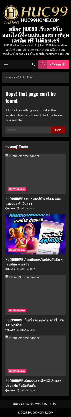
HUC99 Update (17, 189)
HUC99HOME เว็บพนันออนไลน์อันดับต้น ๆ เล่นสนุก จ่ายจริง (34, 261)
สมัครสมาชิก (58, 64)
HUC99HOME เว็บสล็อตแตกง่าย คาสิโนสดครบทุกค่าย (34, 322)
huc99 (11, 208)
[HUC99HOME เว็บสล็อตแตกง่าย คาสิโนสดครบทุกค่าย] (35, 295)
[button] (6, 64)
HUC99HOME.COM (40, 413)
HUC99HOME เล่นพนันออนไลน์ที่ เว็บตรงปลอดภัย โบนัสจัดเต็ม (33, 383)
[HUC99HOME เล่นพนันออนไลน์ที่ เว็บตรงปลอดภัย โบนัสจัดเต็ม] (35, 355)
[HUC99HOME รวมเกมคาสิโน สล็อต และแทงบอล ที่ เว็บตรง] (35, 174)
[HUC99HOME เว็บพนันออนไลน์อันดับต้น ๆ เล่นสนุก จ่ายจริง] (35, 234)
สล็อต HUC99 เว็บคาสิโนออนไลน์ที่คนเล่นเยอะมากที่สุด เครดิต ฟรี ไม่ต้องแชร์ (35, 34)
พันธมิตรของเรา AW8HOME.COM (34, 404)
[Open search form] (33, 64)
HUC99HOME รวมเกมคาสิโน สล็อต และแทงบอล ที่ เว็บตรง (33, 201)
